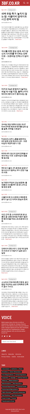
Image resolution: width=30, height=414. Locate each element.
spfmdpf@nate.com (6, 131)
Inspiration (5, 377)
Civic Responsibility (7, 374)
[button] (24, 3)
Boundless (5, 371)
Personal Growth (22, 386)
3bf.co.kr (10, 3)
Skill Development (17, 395)
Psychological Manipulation (10, 389)
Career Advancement (15, 371)
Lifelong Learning (22, 377)
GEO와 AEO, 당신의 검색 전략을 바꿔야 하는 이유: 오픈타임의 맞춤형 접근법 (14, 155)
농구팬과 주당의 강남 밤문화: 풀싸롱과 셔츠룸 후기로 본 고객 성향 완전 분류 (14, 184)
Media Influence (13, 380)
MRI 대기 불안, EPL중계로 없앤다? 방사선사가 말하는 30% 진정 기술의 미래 (14, 170)
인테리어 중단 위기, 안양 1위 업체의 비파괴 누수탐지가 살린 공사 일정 (14, 250)
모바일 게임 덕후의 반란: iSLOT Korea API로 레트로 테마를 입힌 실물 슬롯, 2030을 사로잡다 (14, 126)
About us (4, 354)
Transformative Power (8, 401)
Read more (18, 39)
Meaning (4, 380)
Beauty (21, 369)
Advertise (18, 354)
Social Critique (6, 398)
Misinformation (6, 383)
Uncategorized (11, 10)
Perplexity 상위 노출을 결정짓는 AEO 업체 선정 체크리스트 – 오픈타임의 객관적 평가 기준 (14, 141)
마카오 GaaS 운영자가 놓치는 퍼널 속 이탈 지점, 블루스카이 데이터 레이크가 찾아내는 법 (14, 91)
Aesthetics (14, 369)
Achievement (6, 369)
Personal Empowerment (8, 386)
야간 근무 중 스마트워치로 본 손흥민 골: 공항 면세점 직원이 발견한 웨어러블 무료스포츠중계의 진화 (14, 217)
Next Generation (17, 383)
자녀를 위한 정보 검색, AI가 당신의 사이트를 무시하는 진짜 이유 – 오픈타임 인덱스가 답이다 (15, 55)
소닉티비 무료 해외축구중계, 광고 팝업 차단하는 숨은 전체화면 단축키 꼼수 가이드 (14, 284)
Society (14, 398)
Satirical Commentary (19, 392)
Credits (14, 356)
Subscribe (11, 354)
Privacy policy (5, 356)
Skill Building (6, 395)
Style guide (20, 356)
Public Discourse (6, 392)
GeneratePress (15, 411)
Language (13, 377)
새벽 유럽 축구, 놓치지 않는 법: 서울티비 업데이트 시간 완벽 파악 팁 (14, 16)
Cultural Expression (20, 374)
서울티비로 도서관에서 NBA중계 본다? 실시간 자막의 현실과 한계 (14, 198)
